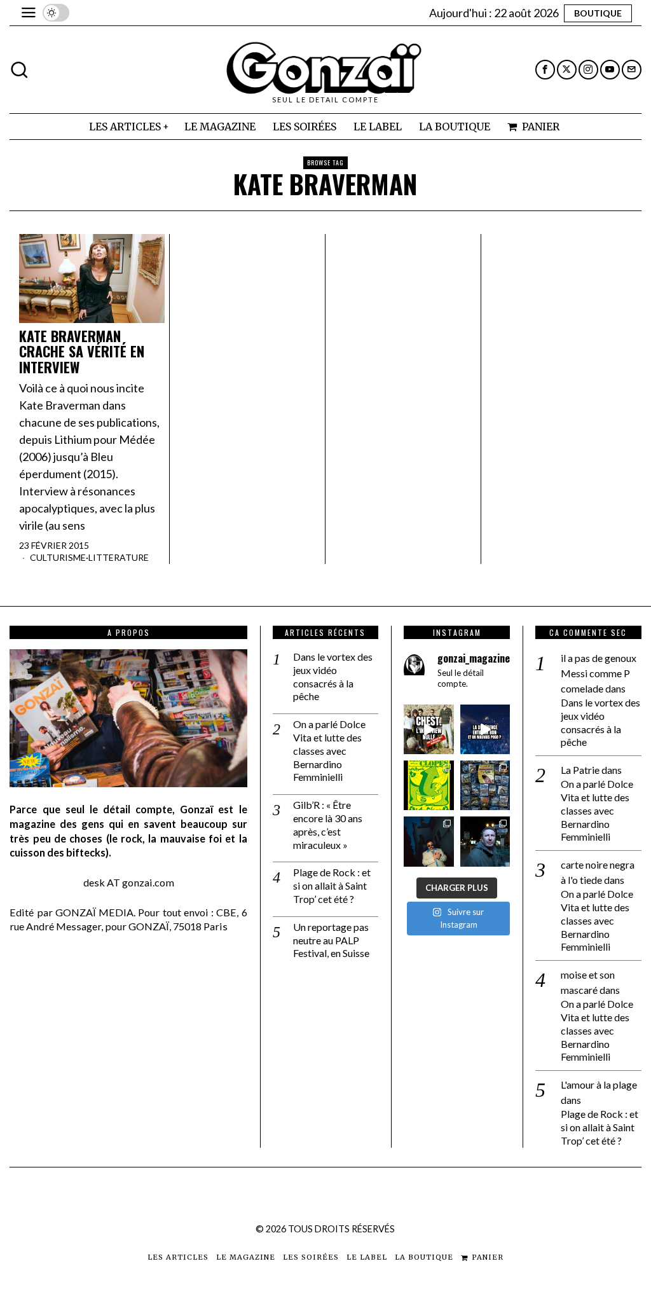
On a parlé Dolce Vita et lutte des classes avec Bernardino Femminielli (329, 750)
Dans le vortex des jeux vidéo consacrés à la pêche (333, 676)
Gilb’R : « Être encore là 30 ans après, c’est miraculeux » (327, 824)
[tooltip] (545, 69)
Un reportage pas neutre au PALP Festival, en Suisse (331, 940)
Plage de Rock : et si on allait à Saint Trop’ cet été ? (332, 885)
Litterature (118, 557)
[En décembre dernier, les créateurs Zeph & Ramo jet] (485, 785)
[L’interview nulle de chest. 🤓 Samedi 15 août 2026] (428, 729)
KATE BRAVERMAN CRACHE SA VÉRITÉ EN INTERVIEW (81, 351)
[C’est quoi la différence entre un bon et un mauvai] (485, 729)
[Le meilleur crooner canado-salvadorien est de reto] (428, 841)
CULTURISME (58, 557)
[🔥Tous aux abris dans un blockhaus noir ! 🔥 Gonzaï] (428, 785)
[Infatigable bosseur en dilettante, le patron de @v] (485, 841)
